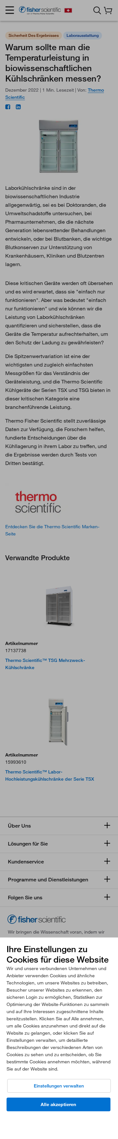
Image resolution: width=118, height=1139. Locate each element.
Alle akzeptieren (58, 1104)
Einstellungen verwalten (59, 1086)
